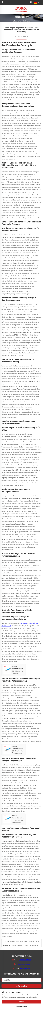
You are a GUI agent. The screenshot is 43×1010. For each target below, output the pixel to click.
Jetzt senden (21, 986)
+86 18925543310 (25, 960)
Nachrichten (27, 21)
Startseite (17, 21)
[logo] (21, 9)
